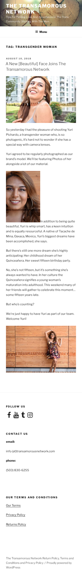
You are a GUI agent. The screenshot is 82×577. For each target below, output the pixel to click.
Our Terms (13, 505)
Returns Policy (16, 524)
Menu (43, 31)
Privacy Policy (15, 515)
